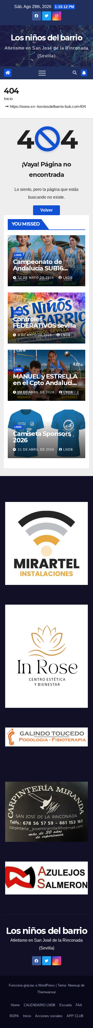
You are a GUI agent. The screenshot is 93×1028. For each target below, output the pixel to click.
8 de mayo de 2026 (35, 335)
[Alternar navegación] (42, 72)
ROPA (14, 1016)
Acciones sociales (49, 1016)
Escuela (65, 1005)
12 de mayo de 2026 (36, 277)
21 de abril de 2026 (36, 449)
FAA (79, 1005)
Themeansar (46, 992)
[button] (75, 73)
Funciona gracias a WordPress (32, 985)
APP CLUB (75, 1016)
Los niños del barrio (46, 38)
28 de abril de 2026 (36, 392)
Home (15, 1005)
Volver (46, 210)
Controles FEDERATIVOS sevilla (44, 322)
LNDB (17, 255)
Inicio (8, 98)
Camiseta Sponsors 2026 (42, 437)
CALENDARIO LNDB (39, 1005)
